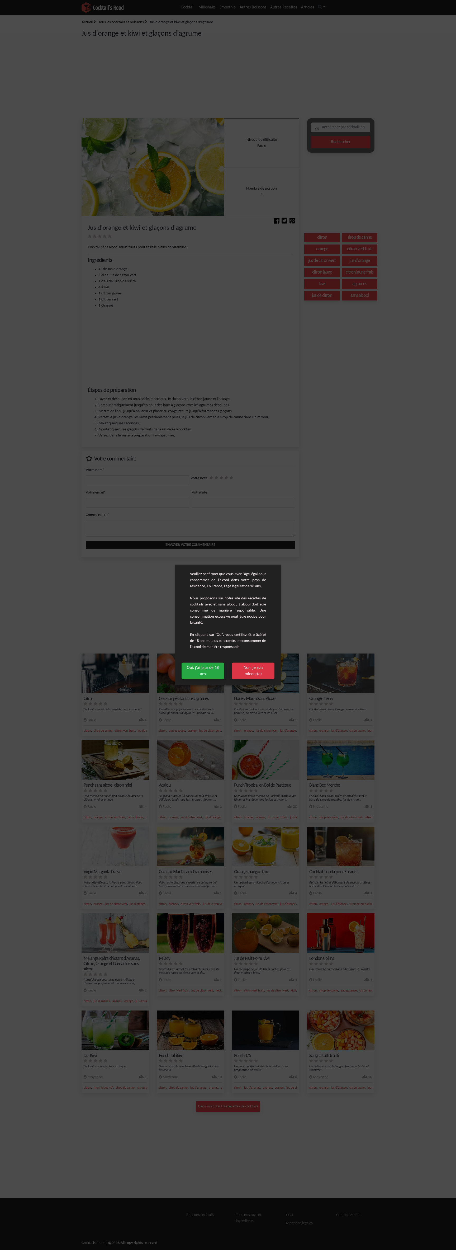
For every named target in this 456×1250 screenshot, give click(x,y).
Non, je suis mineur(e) (253, 671)
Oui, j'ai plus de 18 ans (203, 671)
